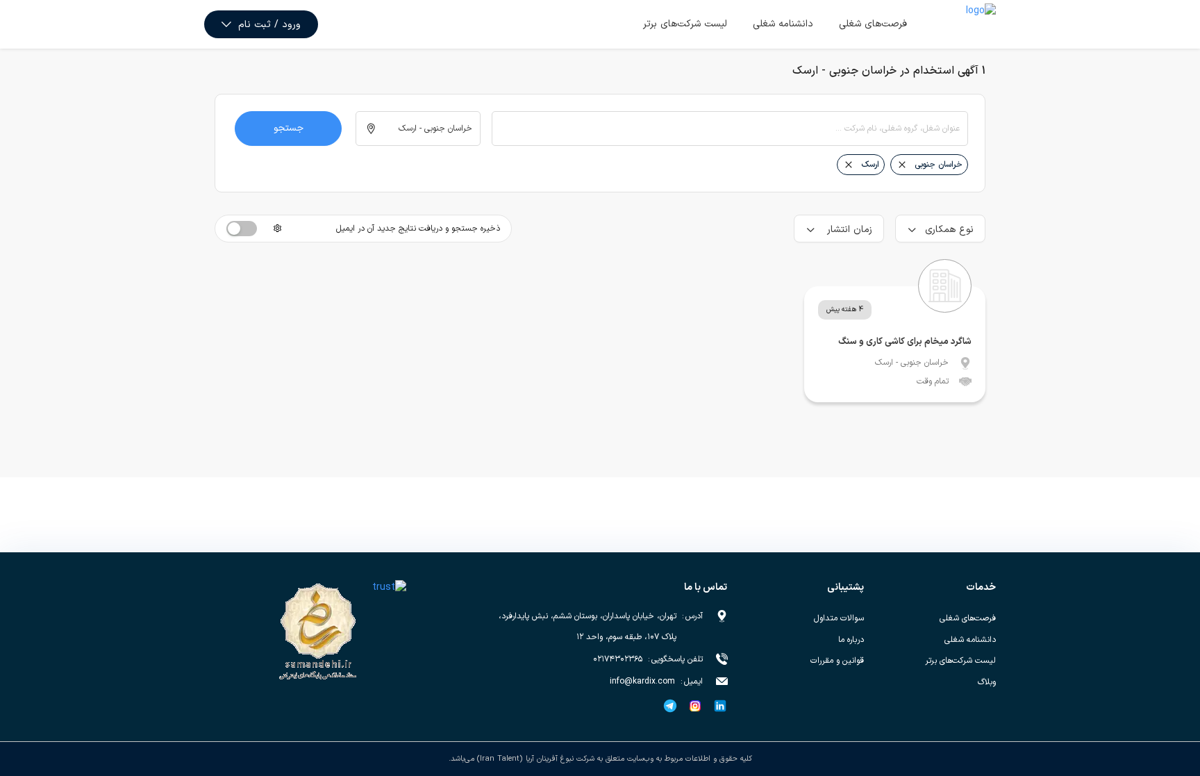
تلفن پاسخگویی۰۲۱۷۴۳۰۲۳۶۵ (648, 659)
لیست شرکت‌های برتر (685, 24)
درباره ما (851, 640)
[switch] (241, 228)
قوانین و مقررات (837, 660)
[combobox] (730, 128)
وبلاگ (987, 682)
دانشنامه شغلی (783, 24)
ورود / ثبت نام (269, 24)
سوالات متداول (839, 618)
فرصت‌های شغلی (873, 24)
